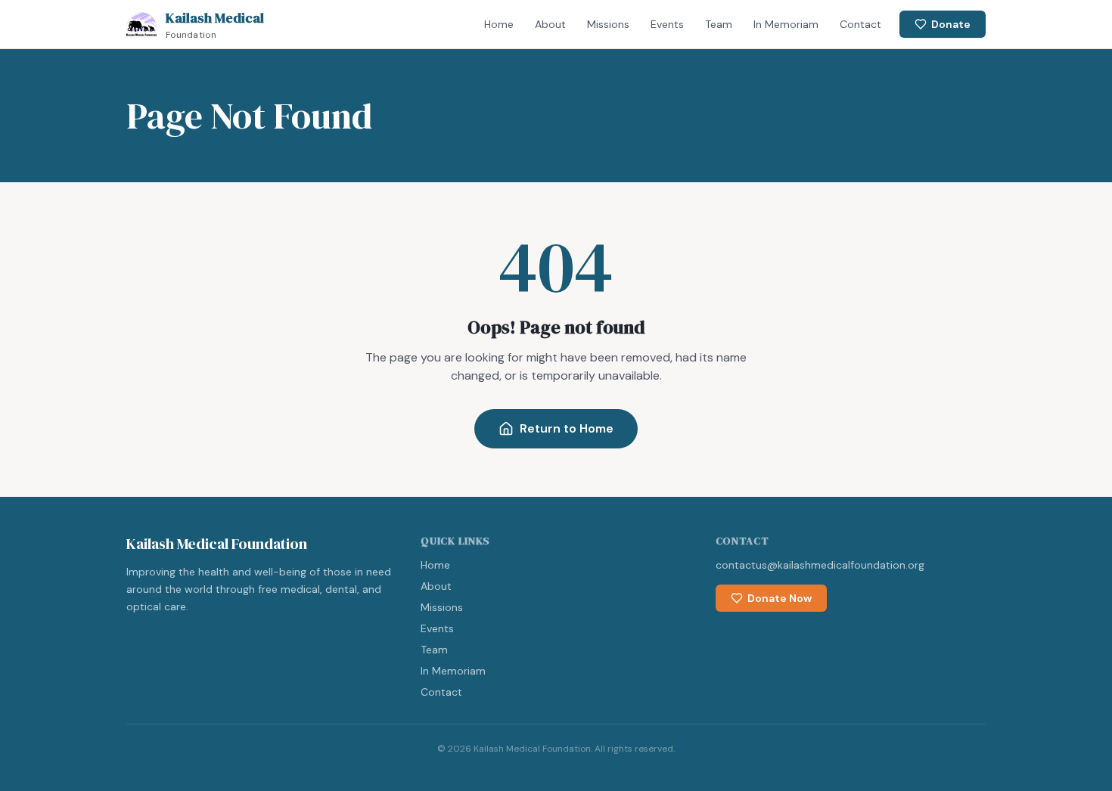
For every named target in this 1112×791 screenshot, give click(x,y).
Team (718, 24)
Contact (860, 24)
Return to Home (566, 428)
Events (667, 24)
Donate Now (779, 598)
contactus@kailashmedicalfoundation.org (820, 565)
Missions (608, 24)
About (550, 24)
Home (499, 24)
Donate (951, 24)
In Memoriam (785, 24)
